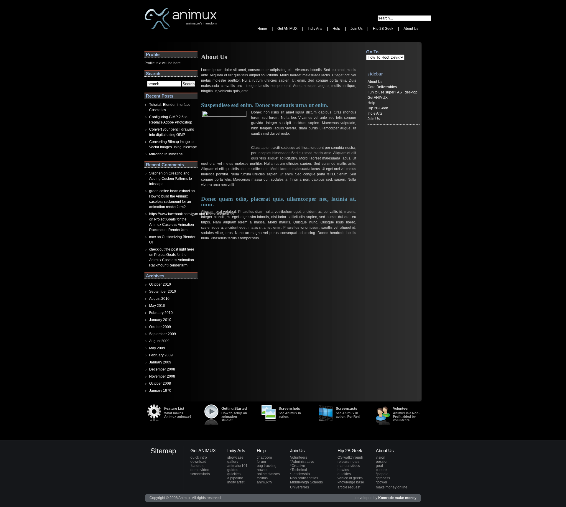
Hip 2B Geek (378, 108)
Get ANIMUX (378, 98)
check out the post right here (171, 249)
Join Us (374, 119)
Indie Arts (375, 113)
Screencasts (348, 412)
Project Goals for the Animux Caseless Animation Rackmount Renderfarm (171, 224)
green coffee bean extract (169, 191)
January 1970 (160, 391)
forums (262, 478)
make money (406, 498)
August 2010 (159, 299)
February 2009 (161, 355)
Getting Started (234, 414)
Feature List (178, 412)
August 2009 (159, 341)
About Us (375, 82)
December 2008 (162, 369)
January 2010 (160, 320)
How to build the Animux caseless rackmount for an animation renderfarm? (170, 201)
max (152, 237)
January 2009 (160, 362)
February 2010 (161, 313)
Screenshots (290, 412)
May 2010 (157, 306)
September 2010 (162, 291)
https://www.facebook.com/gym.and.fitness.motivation (191, 214)
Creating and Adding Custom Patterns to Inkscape (170, 178)
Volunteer (406, 414)
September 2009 (162, 334)
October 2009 (160, 327)
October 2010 (160, 284)
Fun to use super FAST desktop (392, 92)
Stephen (156, 173)
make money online (391, 487)
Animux (150, 37)
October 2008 (160, 383)
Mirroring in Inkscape (166, 154)
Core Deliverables (382, 87)
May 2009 (157, 348)
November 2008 (162, 376)
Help (371, 103)
